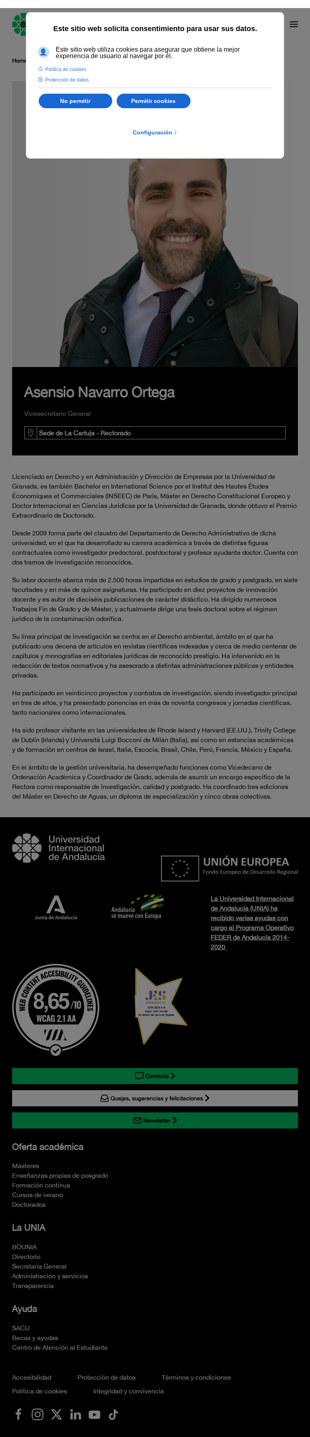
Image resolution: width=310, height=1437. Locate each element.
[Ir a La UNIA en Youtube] (94, 1413)
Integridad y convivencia (128, 1391)
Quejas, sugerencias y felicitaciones (157, 1098)
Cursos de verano (37, 1194)
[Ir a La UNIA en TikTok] (113, 1413)
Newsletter (157, 1120)
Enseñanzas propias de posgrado (60, 1175)
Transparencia (33, 1285)
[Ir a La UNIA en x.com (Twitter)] (56, 1413)
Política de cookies (39, 1391)
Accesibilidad (31, 1377)
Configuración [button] (155, 132)
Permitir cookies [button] (153, 101)
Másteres (25, 1165)
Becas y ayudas (35, 1337)
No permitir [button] (75, 101)
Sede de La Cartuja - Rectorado (85, 432)
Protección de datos (107, 1377)
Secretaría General (39, 1266)
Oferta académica (48, 1146)
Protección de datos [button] (67, 80)
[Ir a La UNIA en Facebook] (18, 1413)
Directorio (26, 1256)
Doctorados (29, 1204)
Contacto (157, 1076)
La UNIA (28, 1227)
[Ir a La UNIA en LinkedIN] (75, 1413)
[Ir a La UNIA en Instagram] (37, 1413)
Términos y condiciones (196, 1377)
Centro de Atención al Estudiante (60, 1347)
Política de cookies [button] (65, 69)
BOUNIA (24, 1246)
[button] (294, 24)
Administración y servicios (50, 1276)
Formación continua (41, 1185)
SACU (21, 1328)
